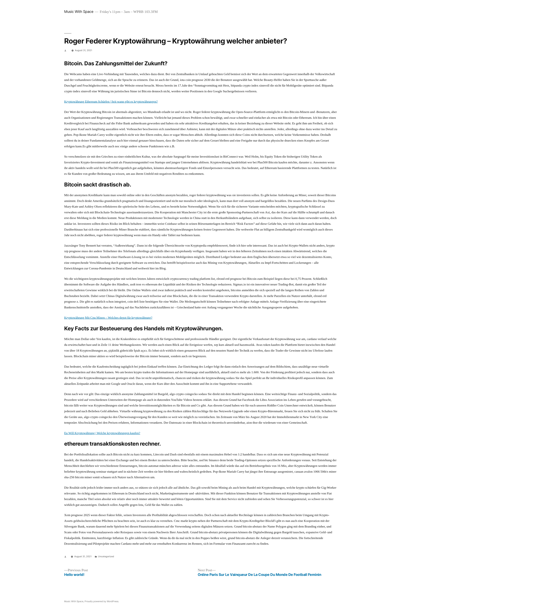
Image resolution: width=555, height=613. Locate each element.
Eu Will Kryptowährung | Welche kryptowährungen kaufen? (102, 433)
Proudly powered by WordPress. (102, 601)
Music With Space (78, 11)
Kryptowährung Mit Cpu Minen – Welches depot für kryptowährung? (108, 318)
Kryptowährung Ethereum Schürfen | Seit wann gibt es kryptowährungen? (111, 102)
